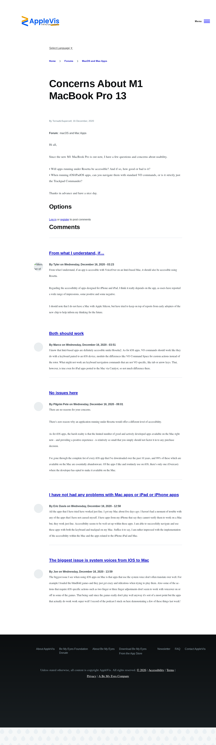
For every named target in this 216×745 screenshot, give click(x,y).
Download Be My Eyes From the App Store (132, 651)
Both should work (66, 333)
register (64, 219)
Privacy (91, 676)
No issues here (63, 393)
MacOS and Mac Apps (94, 61)
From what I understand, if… (76, 253)
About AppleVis (45, 648)
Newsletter (163, 648)
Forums (68, 61)
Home (52, 61)
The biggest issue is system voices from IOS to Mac (99, 560)
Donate (63, 652)
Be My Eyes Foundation (73, 648)
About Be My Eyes (103, 648)
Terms (170, 670)
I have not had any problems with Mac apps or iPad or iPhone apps (114, 494)
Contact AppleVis (195, 648)
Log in (53, 219)
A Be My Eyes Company (114, 676)
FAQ (177, 648)
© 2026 (141, 670)
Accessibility (156, 670)
